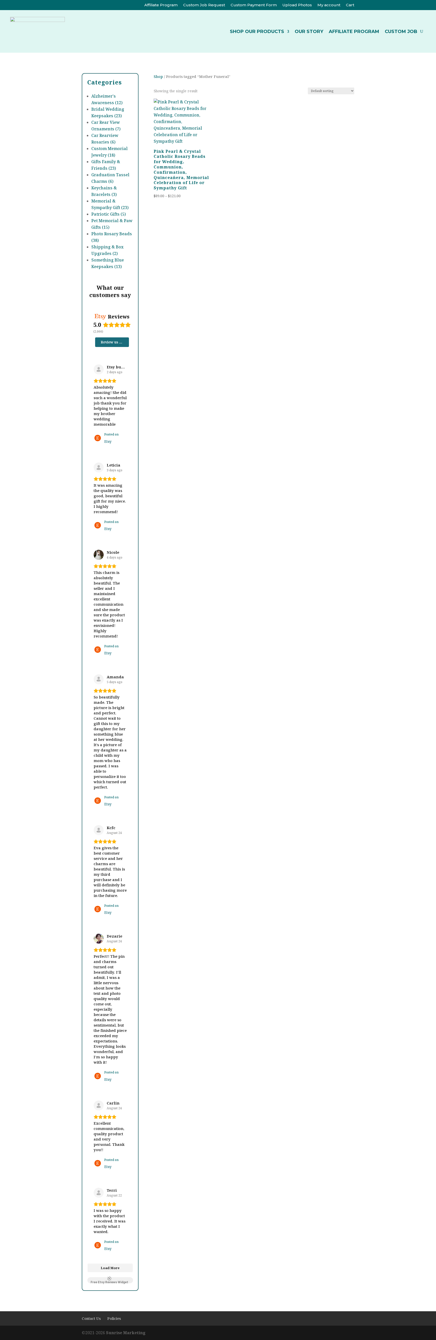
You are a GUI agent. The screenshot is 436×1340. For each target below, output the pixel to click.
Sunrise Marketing (126, 1332)
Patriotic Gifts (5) (108, 214)
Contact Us (91, 1318)
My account (328, 5)
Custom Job (401, 31)
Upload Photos (297, 5)
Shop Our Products (257, 31)
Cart (350, 5)
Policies (114, 1318)
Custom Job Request (204, 5)
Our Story (309, 31)
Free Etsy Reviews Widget (109, 1281)
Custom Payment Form (254, 5)
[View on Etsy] (99, 369)
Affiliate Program (161, 5)
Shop (158, 76)
